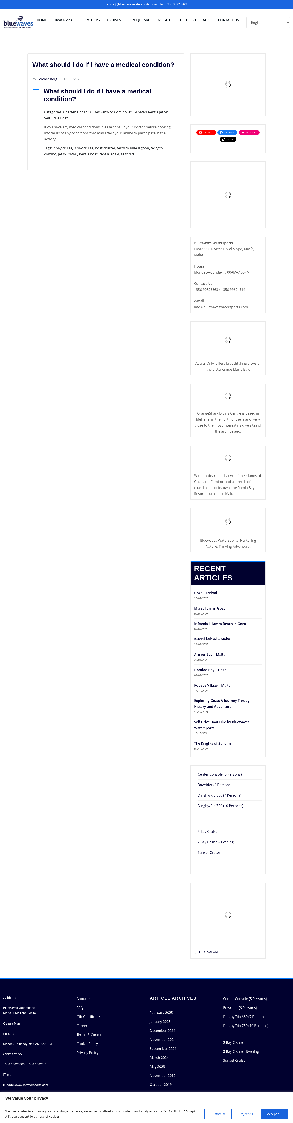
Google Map (11, 1023)
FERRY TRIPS (90, 20)
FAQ (80, 1007)
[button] (105, 95)
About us (84, 998)
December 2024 (162, 1030)
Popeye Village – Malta (212, 685)
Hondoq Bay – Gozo (210, 669)
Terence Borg (44, 79)
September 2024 (163, 1048)
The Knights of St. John (212, 743)
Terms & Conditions (92, 1034)
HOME (42, 20)
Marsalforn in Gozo (210, 608)
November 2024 (162, 1039)
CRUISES (114, 20)
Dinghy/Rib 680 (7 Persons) (219, 795)
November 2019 (162, 1075)
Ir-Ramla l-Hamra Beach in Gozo (220, 623)
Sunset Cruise (209, 852)
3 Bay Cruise (207, 831)
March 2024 (159, 1057)
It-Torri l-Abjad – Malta (212, 639)
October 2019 (161, 1084)
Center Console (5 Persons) (220, 774)
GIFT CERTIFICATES (195, 20)
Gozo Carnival (205, 593)
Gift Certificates (89, 1016)
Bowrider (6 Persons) (215, 784)
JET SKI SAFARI (207, 952)
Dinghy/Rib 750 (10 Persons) (220, 805)
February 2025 (161, 1012)
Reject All (246, 1114)
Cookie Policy (87, 1043)
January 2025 (160, 1021)
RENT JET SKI (138, 20)
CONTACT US (228, 20)
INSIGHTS (164, 20)
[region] (146, 1107)
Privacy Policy (87, 1052)
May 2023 (157, 1066)
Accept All (274, 1114)
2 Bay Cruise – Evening (216, 842)
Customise (218, 1114)
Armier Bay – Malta (209, 654)
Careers (83, 1025)
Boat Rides (63, 20)
